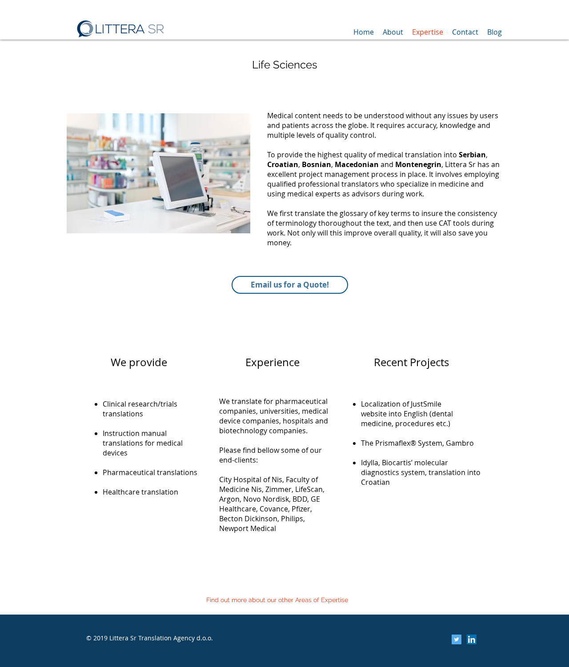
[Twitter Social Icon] (456, 639)
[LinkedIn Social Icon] (472, 639)
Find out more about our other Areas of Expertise (277, 599)
